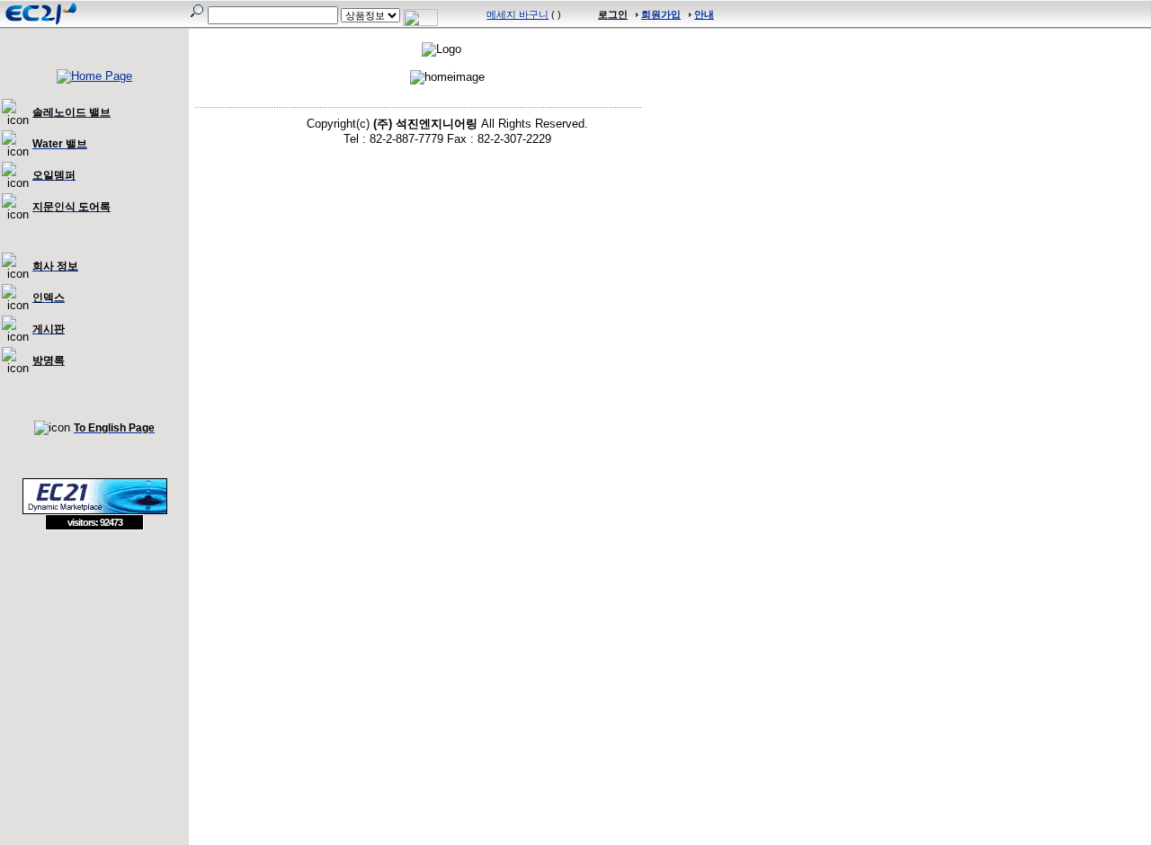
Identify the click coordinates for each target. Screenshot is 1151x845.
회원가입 (661, 14)
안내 (704, 14)
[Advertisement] (94, 661)
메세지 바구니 (517, 14)
